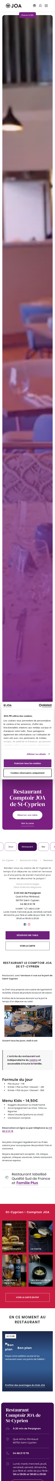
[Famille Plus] (7, 1178)
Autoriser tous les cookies (27, 763)
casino (33, 1060)
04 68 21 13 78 (27, 904)
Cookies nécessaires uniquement (27, 772)
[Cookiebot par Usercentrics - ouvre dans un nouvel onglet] (39, 706)
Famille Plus (27, 1182)
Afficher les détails (36, 754)
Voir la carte (27, 823)
